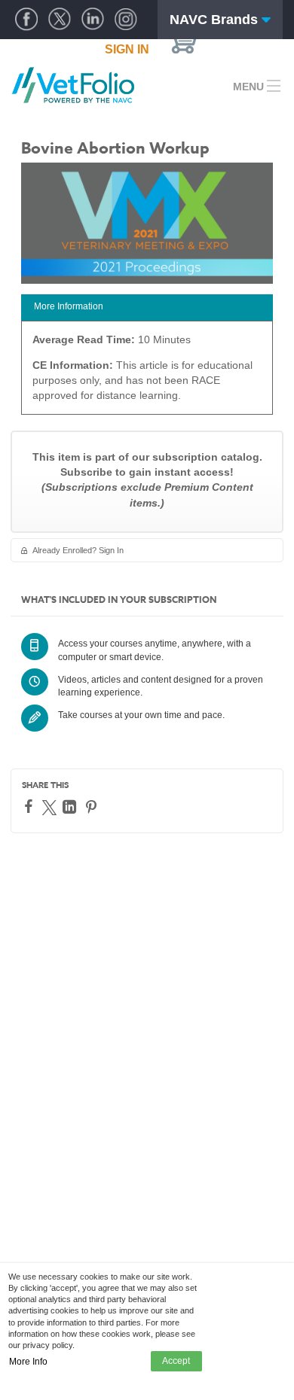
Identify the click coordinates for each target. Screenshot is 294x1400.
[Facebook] (30, 806)
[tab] (147, 307)
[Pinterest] (93, 807)
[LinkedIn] (71, 807)
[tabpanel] (147, 373)
